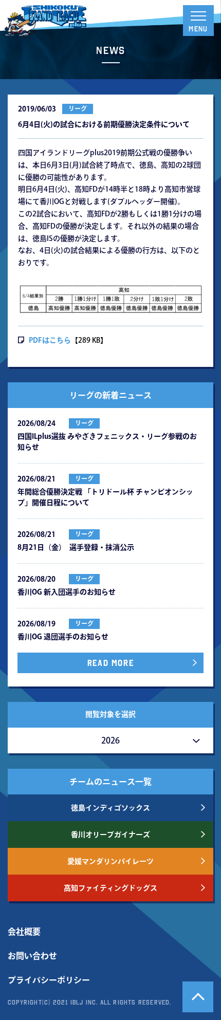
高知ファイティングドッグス (110, 888)
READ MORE (110, 662)
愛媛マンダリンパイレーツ (110, 861)
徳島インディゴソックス (110, 807)
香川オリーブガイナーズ (110, 834)
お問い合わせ (32, 956)
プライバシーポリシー (49, 980)
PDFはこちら (50, 340)
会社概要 (24, 932)
